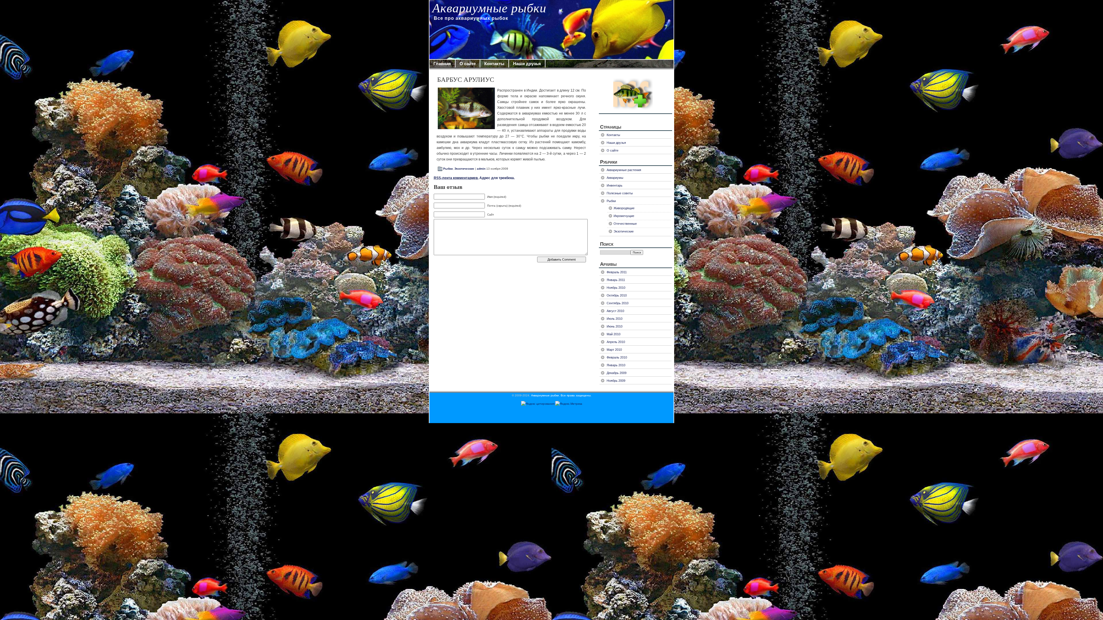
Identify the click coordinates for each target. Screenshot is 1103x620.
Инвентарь (614, 185)
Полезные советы (620, 193)
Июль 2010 (614, 318)
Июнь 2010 (614, 326)
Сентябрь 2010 (617, 303)
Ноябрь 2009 (616, 380)
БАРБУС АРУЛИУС (465, 79)
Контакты (494, 63)
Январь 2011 (616, 280)
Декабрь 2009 (616, 373)
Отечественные (625, 223)
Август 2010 (615, 311)
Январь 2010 (616, 365)
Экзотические (464, 168)
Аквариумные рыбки (489, 8)
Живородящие (624, 208)
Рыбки (448, 168)
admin (481, 168)
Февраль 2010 (617, 357)
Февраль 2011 (617, 272)
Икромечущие (624, 216)
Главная (442, 63)
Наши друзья (527, 63)
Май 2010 (613, 334)
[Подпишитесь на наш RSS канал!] (635, 93)
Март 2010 (614, 349)
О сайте (468, 63)
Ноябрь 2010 (616, 287)
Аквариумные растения (624, 170)
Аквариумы (615, 177)
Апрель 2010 (616, 342)
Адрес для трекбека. (474, 178)
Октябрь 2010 (617, 295)
